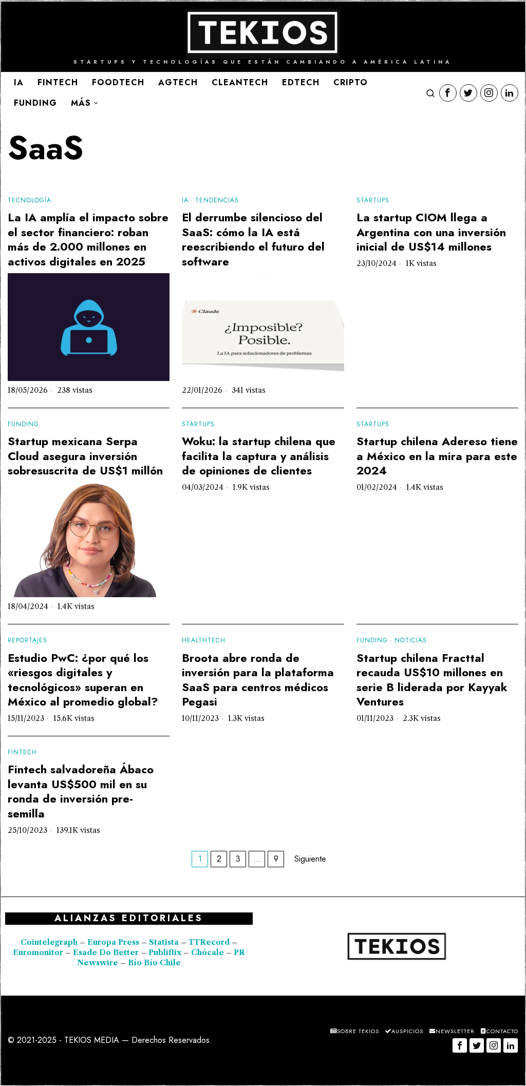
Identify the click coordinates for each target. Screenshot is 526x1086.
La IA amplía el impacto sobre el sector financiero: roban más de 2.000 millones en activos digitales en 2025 (88, 239)
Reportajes (27, 640)
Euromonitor (39, 952)
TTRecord (210, 942)
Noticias (410, 640)
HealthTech (204, 640)
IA (185, 200)
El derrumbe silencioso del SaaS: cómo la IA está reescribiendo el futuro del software (253, 239)
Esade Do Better (106, 952)
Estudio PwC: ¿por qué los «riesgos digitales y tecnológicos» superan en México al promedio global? (83, 680)
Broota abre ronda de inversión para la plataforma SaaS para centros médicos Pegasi (258, 680)
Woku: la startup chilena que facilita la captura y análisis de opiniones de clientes (258, 456)
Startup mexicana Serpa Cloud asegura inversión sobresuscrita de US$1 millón (85, 456)
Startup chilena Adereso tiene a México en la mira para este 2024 (437, 456)
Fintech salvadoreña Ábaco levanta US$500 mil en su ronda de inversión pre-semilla (81, 791)
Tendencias (217, 200)
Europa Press (113, 942)
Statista (165, 942)
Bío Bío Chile (154, 962)
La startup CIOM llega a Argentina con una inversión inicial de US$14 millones (431, 232)
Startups (372, 200)
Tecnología (29, 200)
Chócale (207, 952)
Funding (23, 424)
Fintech (22, 752)
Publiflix (164, 952)
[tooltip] (448, 93)
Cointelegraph (49, 942)
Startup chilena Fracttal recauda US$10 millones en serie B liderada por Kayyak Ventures (432, 680)
